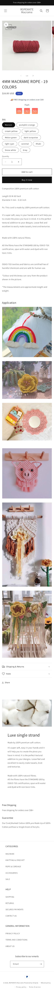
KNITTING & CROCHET (15, 860)
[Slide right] (33, 76)
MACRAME (10, 854)
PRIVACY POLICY (13, 933)
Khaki (38, 144)
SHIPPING (10, 897)
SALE (8, 879)
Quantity (5, 156)
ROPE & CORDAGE (13, 866)
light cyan (9, 144)
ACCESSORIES (12, 873)
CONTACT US (11, 916)
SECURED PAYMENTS (14, 909)
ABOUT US (10, 946)
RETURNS (10, 903)
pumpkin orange (27, 125)
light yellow (30, 131)
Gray (25, 150)
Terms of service (35, 987)
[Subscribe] (41, 964)
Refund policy (46, 983)
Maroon (8, 125)
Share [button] (7, 682)
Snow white (10, 150)
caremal (25, 144)
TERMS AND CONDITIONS (16, 939)
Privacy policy (21, 987)
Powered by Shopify (31, 983)
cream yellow (11, 131)
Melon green (11, 137)
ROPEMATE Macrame (16, 983)
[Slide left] (21, 76)
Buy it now (27, 180)
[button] (5, 11)
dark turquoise (31, 137)
